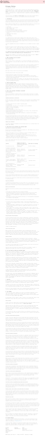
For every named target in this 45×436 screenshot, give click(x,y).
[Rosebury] (5, 2)
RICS (31, 434)
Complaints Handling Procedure (27, 430)
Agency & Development (9, 430)
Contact (7, 432)
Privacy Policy (24, 428)
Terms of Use (24, 429)
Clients (7, 431)
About (6, 428)
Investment (7, 429)
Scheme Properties (17, 428)
